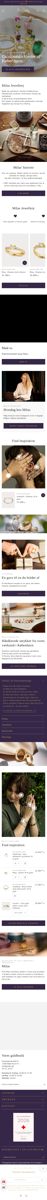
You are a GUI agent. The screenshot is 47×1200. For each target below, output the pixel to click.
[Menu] (3, 11)
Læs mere (23, 193)
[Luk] (43, 1168)
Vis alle (23, 285)
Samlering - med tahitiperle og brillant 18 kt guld (23, 856)
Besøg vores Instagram (23, 426)
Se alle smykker (23, 987)
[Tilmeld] (43, 1157)
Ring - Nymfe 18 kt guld (23, 873)
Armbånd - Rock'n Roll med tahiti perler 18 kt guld (22, 889)
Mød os (24, 362)
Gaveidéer (23, 594)
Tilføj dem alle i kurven (23, 923)
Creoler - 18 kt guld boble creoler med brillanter (21, 905)
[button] (37, 11)
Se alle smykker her (18, 69)
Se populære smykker (23, 666)
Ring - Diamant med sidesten (14, 272)
